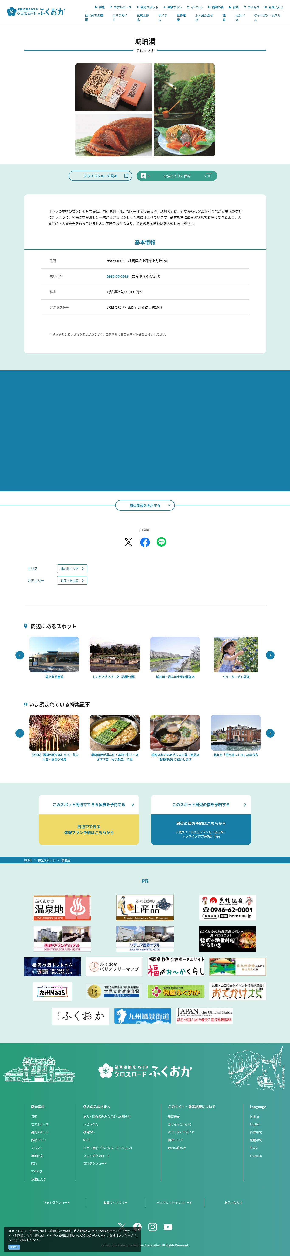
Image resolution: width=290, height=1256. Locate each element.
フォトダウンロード (96, 1155)
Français (256, 1155)
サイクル (162, 17)
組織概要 (174, 1116)
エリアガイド (120, 17)
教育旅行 (89, 1132)
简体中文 (256, 1132)
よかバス (239, 17)
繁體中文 (256, 1140)
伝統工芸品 (143, 17)
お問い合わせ (177, 1148)
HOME (28, 860)
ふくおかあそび (204, 17)
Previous (19, 655)
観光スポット (47, 860)
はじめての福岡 (94, 17)
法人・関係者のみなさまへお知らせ (107, 1116)
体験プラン (38, 1140)
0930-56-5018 (117, 276)
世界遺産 (181, 17)
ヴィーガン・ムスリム (267, 17)
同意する (14, 1247)
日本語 (254, 1116)
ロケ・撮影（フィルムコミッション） (108, 1148)
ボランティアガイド (181, 1132)
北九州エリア (70, 568)
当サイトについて (180, 1124)
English (255, 1124)
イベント (37, 1148)
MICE (86, 1140)
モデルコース (40, 1124)
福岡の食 (37, 1155)
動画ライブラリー (115, 1202)
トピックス (90, 1124)
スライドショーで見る (100, 175)
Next (270, 655)
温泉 (224, 17)
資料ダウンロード (95, 1163)
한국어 (254, 1148)
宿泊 (34, 1163)
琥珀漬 (65, 860)
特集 (34, 1116)
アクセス (37, 1171)
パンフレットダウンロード (174, 1202)
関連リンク (175, 1140)
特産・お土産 (70, 580)
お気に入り (38, 1179)
